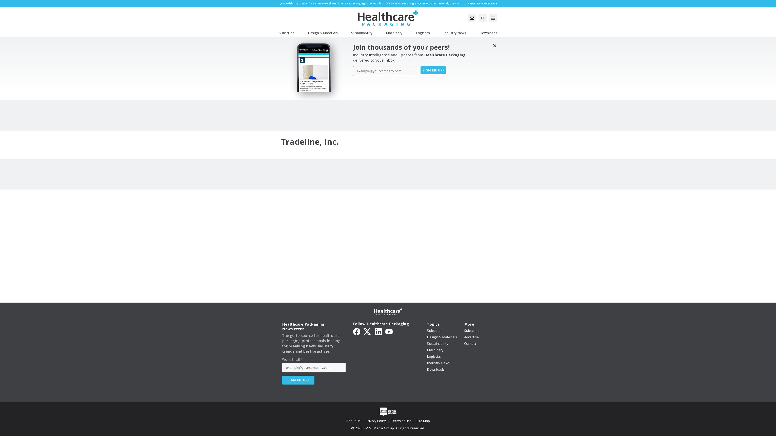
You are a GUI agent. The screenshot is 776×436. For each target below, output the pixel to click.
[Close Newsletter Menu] (494, 45)
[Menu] (493, 18)
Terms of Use (401, 421)
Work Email (292, 359)
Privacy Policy (376, 421)
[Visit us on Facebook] (356, 331)
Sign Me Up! (433, 70)
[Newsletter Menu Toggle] (472, 18)
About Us (353, 421)
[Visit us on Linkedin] (378, 331)
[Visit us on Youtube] (389, 331)
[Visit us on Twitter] (368, 331)
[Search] (483, 18)
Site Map (423, 421)
